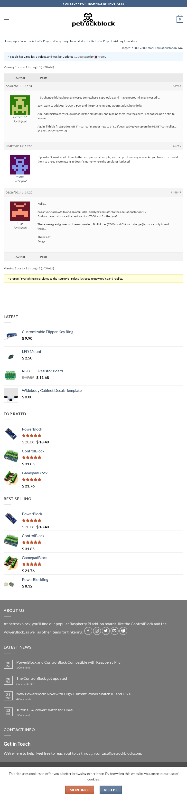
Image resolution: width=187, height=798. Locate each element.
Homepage (11, 41)
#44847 (176, 192)
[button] (6, 19)
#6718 (177, 86)
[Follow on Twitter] (106, 631)
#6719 (177, 146)
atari (151, 48)
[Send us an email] (115, 631)
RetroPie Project (41, 41)
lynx (180, 48)
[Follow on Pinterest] (123, 631)
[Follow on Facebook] (88, 631)
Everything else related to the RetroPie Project (83, 41)
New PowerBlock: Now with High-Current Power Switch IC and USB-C (75, 693)
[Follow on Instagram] (97, 631)
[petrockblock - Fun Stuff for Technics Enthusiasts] (93, 19)
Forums (24, 41)
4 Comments (31, 699)
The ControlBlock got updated (41, 678)
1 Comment (30, 667)
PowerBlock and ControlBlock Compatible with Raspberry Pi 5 (68, 662)
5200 (135, 48)
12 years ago (82, 56)
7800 (143, 48)
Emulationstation (166, 48)
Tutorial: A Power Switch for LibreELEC (48, 709)
